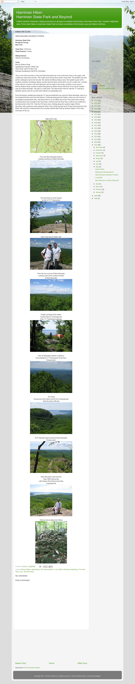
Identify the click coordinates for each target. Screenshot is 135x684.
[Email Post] (39, 566)
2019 (96, 120)
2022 (96, 111)
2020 (96, 117)
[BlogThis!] (46, 567)
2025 (96, 103)
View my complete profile (106, 88)
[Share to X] (48, 567)
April (97, 184)
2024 (96, 106)
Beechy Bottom (49, 569)
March (98, 186)
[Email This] (44, 567)
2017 (96, 125)
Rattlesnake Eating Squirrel (104, 172)
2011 (96, 142)
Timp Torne (19, 572)
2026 (96, 100)
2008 (96, 198)
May (97, 167)
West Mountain (29, 572)
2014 (96, 134)
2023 (96, 109)
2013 (96, 136)
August (98, 158)
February (99, 189)
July (97, 161)
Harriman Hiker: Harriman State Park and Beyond (44, 14)
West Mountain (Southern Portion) (106, 175)
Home (51, 663)
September (100, 155)
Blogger (98, 676)
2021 (96, 114)
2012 (96, 139)
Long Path (98, 177)
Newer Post (20, 663)
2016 (96, 128)
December (99, 147)
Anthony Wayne (26, 569)
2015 (96, 131)
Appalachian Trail (37, 569)
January (99, 192)
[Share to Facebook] (50, 567)
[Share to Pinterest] (52, 567)
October (99, 153)
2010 (96, 145)
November (99, 150)
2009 (96, 196)
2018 (96, 123)
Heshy (103, 85)
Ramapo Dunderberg (71, 569)
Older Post (82, 663)
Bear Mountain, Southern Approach (107, 180)
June (97, 164)
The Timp (82, 569)
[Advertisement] (51, 646)
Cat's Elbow (59, 569)
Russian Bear (99, 169)
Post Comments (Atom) (32, 667)
